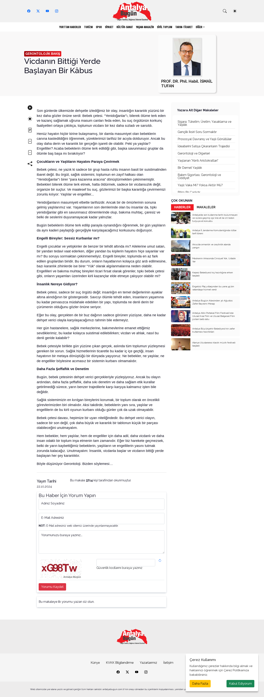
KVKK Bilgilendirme (120, 662)
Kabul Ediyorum (240, 683)
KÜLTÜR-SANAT (125, 27)
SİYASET (109, 27)
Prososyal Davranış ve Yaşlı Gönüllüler (205, 139)
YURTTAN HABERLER (70, 27)
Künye (95, 662)
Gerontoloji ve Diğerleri (194, 153)
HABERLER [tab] (182, 207)
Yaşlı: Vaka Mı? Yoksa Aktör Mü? (200, 185)
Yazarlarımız (148, 662)
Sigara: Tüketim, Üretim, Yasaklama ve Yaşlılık (204, 123)
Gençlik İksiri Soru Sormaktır (197, 132)
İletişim (168, 662)
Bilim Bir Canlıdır (189, 192)
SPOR (99, 27)
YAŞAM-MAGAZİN (145, 27)
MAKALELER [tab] (206, 207)
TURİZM (88, 27)
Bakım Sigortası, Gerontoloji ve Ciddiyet (199, 176)
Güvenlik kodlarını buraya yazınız (119, 567)
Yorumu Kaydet (52, 587)
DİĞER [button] (199, 27)
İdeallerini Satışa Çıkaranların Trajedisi (204, 146)
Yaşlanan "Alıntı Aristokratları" (198, 160)
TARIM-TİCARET (184, 27)
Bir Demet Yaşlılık (190, 168)
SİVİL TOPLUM (164, 27)
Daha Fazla (200, 683)
